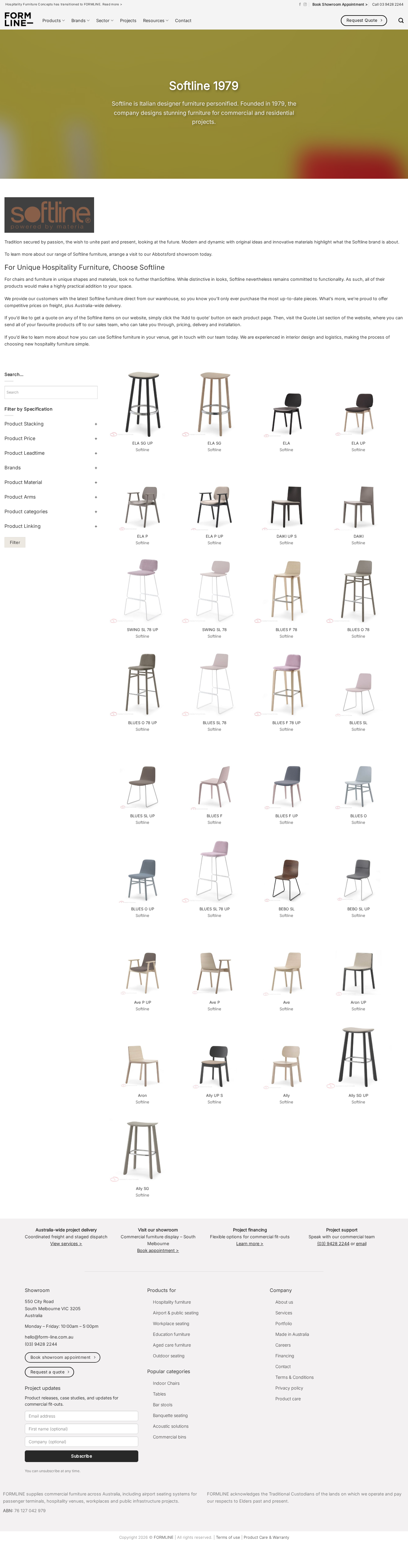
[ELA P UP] (214, 497)
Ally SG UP (358, 1095)
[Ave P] (214, 963)
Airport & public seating (176, 1312)
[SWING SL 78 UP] (142, 590)
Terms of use (228, 1537)
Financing (284, 1355)
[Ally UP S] (214, 1056)
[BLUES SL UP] (142, 777)
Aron (142, 1095)
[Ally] (287, 1056)
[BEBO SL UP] (359, 870)
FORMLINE (164, 1537)
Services (283, 1312)
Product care (288, 1398)
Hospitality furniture (172, 1302)
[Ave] (287, 963)
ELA (286, 443)
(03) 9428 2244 (333, 1243)
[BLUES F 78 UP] (287, 683)
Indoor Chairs (166, 1383)
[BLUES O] (359, 777)
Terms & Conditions (294, 1377)
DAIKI (358, 536)
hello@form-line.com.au (49, 1336)
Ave (286, 1002)
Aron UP (358, 1002)
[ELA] (287, 404)
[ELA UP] (359, 404)
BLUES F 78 (286, 629)
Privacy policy (289, 1387)
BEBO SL (287, 908)
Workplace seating (171, 1323)
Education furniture (171, 1334)
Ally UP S (214, 1095)
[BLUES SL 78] (214, 683)
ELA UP (358, 443)
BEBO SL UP (358, 908)
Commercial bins (169, 1436)
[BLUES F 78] (287, 590)
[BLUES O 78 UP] (142, 683)
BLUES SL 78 (214, 722)
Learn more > (249, 1243)
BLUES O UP (142, 908)
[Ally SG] (142, 1150)
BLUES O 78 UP (142, 722)
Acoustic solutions (170, 1426)
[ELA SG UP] (142, 404)
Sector (102, 20)
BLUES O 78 (358, 629)
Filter (15, 542)
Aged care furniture (172, 1344)
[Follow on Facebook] (300, 4)
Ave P (214, 1002)
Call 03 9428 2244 (388, 4)
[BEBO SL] (287, 870)
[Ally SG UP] (359, 1056)
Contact (183, 20)
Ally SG (142, 1188)
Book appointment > (158, 1250)
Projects (128, 20)
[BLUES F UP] (287, 777)
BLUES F (215, 815)
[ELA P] (142, 497)
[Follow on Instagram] (305, 4)
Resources (154, 20)
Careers (283, 1344)
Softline (142, 449)
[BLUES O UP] (142, 870)
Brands (78, 20)
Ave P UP (142, 1002)
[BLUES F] (214, 777)
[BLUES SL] (359, 683)
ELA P (142, 536)
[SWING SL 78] (214, 590)
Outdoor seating (169, 1355)
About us (284, 1302)
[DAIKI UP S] (287, 497)
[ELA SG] (214, 404)
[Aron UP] (359, 963)
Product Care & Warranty (266, 1537)
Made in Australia (292, 1334)
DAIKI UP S (287, 536)
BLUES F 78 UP (286, 722)
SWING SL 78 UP (142, 629)
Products (51, 20)
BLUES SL (358, 722)
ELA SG (214, 443)
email (361, 1243)
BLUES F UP (286, 815)
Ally (286, 1095)
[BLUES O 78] (359, 590)
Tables (159, 1393)
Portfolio (283, 1323)
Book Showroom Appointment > (340, 4)
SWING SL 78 (214, 629)
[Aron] (142, 1056)
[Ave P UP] (142, 963)
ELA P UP (214, 536)
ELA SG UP (142, 443)
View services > (66, 1243)
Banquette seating (170, 1415)
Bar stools (162, 1404)
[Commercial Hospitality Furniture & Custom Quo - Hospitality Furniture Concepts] (18, 19)
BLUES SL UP (142, 815)
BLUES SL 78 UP (215, 908)
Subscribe (81, 1455)
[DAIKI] (359, 497)
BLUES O (358, 815)
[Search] (401, 21)
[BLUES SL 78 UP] (214, 870)
